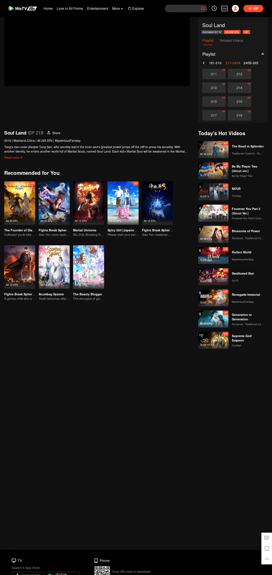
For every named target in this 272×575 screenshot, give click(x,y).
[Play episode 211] (214, 74)
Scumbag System (51, 294)
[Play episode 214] (239, 87)
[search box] (203, 8)
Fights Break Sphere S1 (21, 294)
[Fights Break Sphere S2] (54, 203)
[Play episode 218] (239, 115)
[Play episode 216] (239, 101)
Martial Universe (84, 230)
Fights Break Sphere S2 (56, 230)
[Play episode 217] (214, 115)
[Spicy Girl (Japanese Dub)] (123, 203)
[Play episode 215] (214, 101)
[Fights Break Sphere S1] (19, 267)
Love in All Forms (70, 8)
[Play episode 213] (214, 87)
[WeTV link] (22, 8)
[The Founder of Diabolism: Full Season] (19, 203)
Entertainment (97, 8)
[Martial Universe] (88, 203)
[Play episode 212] (239, 74)
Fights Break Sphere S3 (159, 230)
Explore (138, 8)
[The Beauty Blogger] (88, 267)
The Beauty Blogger (87, 294)
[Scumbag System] (54, 267)
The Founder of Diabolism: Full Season (32, 230)
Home (48, 8)
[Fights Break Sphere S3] (157, 203)
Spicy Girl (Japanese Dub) (126, 230)
